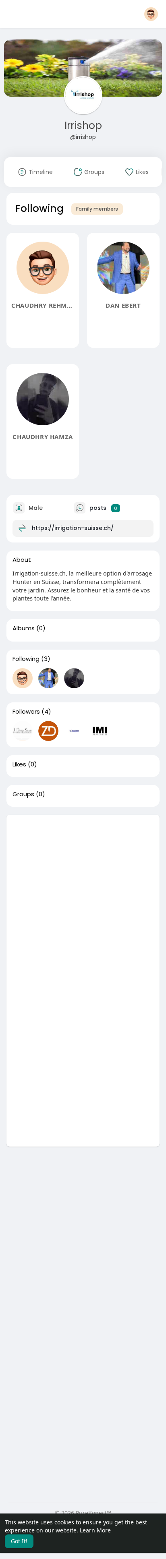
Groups (23, 794)
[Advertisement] (83, 898)
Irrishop (83, 125)
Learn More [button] (95, 1530)
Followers (26, 711)
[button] (151, 14)
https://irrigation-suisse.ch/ (73, 528)
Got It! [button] (19, 1541)
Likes (19, 764)
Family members (97, 208)
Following (25, 659)
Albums (23, 628)
